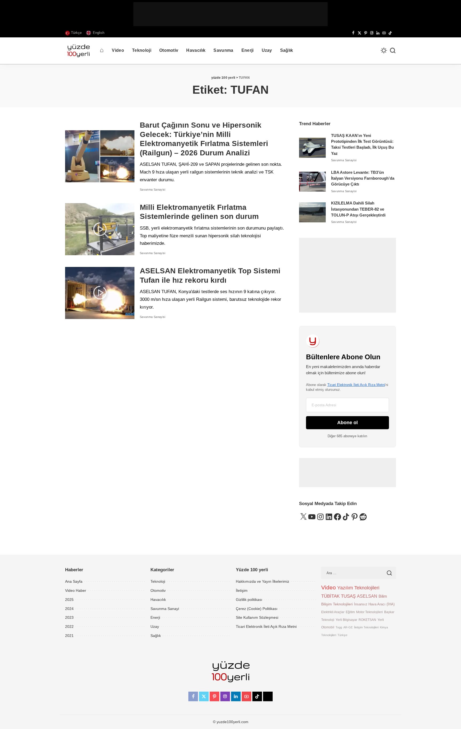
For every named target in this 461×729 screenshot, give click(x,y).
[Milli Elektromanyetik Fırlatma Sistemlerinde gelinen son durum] (99, 229)
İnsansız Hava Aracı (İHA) (374, 604)
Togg (339, 627)
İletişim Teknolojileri (366, 627)
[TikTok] (390, 33)
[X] (359, 33)
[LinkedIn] (378, 33)
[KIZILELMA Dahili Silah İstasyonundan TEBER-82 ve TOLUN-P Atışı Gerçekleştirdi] (312, 212)
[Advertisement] (230, 14)
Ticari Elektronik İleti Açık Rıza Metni (356, 385)
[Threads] (394, 33)
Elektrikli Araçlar (332, 612)
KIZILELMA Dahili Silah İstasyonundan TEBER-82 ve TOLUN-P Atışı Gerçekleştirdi (358, 209)
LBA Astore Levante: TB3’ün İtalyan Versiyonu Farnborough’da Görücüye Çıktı (362, 178)
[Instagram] (372, 33)
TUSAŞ (348, 596)
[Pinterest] (366, 33)
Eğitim (350, 612)
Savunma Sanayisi (152, 189)
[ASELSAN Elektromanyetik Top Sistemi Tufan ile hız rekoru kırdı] (99, 293)
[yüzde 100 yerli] (78, 50)
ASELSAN (367, 596)
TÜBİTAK (330, 596)
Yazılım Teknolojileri (358, 587)
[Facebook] (353, 33)
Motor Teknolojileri (369, 612)
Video (328, 587)
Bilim (383, 596)
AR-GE (348, 627)
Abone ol (347, 422)
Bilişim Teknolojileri (337, 604)
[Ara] (393, 50)
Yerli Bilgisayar (346, 619)
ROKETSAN (367, 619)
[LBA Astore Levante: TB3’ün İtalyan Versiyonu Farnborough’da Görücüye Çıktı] (312, 182)
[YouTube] (384, 33)
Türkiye (342, 635)
